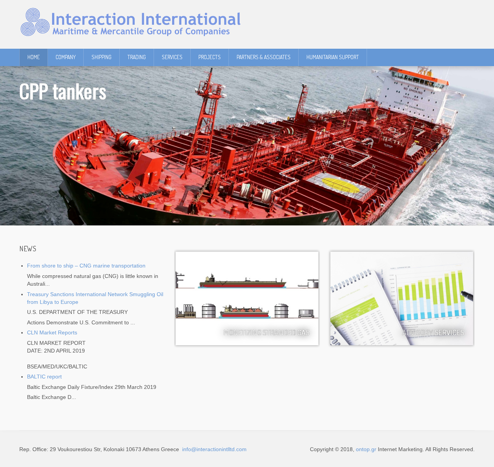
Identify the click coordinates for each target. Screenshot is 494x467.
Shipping (101, 57)
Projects (209, 57)
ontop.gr (366, 449)
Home (33, 57)
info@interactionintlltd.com (214, 449)
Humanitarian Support (332, 57)
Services (172, 57)
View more (401, 298)
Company (66, 57)
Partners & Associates (264, 57)
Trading (136, 57)
